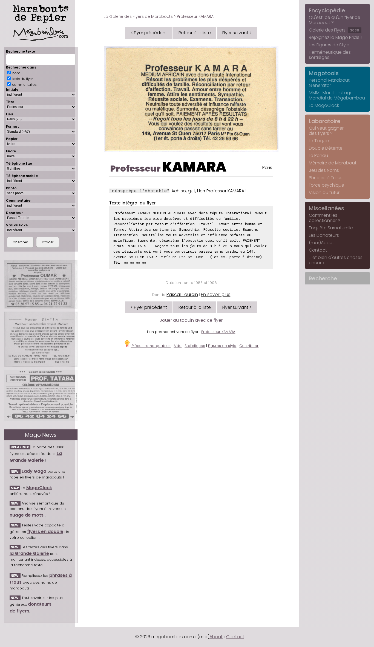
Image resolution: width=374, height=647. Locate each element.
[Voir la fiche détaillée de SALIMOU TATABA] (41, 395)
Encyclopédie (327, 10)
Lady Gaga (34, 471)
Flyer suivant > (237, 33)
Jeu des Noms (324, 170)
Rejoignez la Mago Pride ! (335, 37)
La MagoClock (324, 105)
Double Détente (326, 148)
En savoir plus (215, 294)
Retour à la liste (195, 33)
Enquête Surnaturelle (331, 228)
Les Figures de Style (329, 45)
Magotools (324, 73)
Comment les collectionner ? (324, 218)
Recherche (323, 278)
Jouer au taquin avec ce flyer (191, 320)
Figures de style (222, 345)
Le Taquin (319, 141)
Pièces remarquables (151, 345)
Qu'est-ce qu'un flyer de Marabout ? (334, 20)
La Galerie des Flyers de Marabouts (138, 16)
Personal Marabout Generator (329, 83)
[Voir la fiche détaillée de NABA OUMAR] (41, 284)
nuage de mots (27, 515)
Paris (267, 167)
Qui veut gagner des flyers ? (326, 130)
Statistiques (195, 345)
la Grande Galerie (29, 553)
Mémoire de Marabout (332, 163)
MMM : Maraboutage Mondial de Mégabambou (337, 95)
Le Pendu (318, 155)
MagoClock (39, 487)
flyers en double (45, 531)
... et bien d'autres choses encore (336, 260)
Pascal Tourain (182, 294)
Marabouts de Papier (41, 12)
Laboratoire (324, 121)
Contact (318, 250)
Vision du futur (324, 192)
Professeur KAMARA (218, 331)
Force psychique (326, 185)
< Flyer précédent (149, 33)
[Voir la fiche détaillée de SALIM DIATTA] (41, 339)
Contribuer (248, 345)
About (216, 637)
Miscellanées (326, 208)
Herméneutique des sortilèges (330, 55)
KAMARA (194, 166)
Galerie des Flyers (334, 30)
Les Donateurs (324, 235)
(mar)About (321, 243)
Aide (178, 345)
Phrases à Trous (326, 178)
